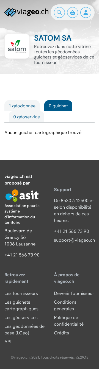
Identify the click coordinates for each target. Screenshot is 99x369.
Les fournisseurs (21, 293)
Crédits (61, 333)
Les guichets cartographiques (21, 305)
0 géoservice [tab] (26, 116)
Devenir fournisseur (74, 293)
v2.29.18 (82, 357)
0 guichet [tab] (58, 105)
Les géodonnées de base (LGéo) (24, 329)
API (8, 341)
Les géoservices (21, 317)
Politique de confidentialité (69, 321)
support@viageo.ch (74, 240)
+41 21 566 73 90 (22, 255)
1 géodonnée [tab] (22, 105)
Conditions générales (65, 305)
